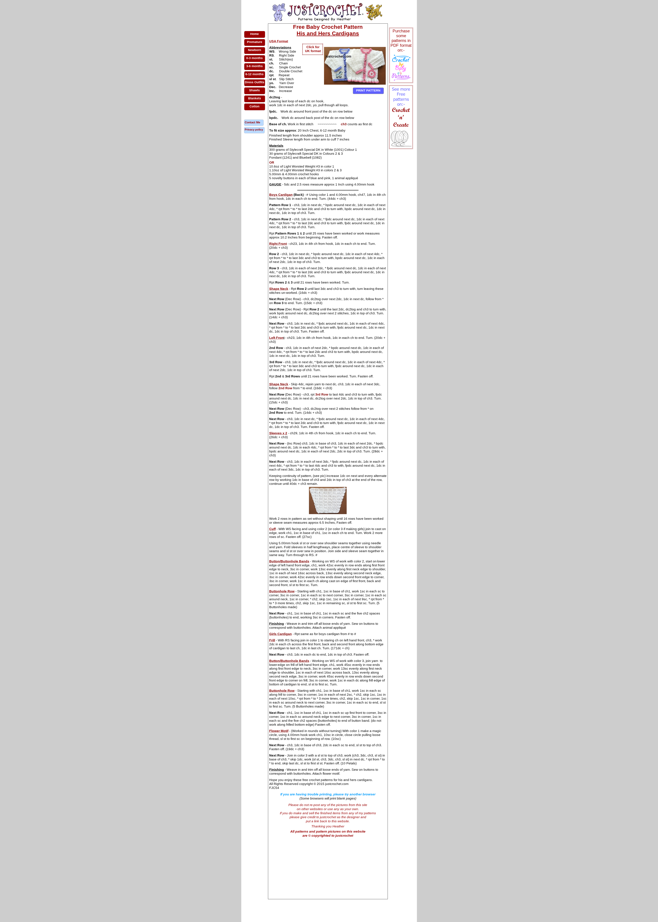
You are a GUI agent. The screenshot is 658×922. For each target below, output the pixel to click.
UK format (313, 51)
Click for (312, 47)
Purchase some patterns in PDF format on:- (401, 40)
